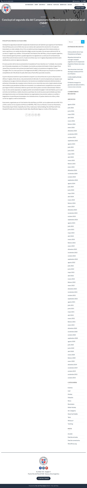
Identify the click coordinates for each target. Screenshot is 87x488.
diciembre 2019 (72, 364)
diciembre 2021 (72, 289)
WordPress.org (72, 443)
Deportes (42, 4)
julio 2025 (71, 147)
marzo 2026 (71, 121)
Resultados (71, 404)
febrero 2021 (71, 321)
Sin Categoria (72, 410)
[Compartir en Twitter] (29, 114)
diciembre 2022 (72, 249)
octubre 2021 (72, 295)
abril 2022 (71, 275)
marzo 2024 (71, 200)
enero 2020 (71, 361)
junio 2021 (71, 308)
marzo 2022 (71, 279)
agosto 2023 (71, 223)
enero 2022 (71, 285)
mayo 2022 (71, 272)
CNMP (36, 4)
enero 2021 (71, 325)
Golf (69, 391)
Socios (70, 4)
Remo (69, 401)
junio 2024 (71, 190)
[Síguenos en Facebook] (81, 1)
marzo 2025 (71, 160)
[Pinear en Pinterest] (35, 114)
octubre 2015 (72, 377)
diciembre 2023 (72, 210)
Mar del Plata (54, 485)
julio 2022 (71, 266)
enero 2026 (71, 127)
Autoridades (29, 4)
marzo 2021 (71, 318)
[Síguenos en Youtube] (84, 1)
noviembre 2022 (72, 252)
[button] (76, 1)
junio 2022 (71, 269)
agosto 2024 (71, 183)
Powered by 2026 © (39, 485)
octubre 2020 (72, 335)
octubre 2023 (72, 216)
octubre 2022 (72, 256)
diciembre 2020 (72, 328)
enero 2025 (71, 167)
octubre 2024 (72, 177)
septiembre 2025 (73, 140)
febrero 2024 (71, 203)
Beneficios (63, 4)
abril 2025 (71, 157)
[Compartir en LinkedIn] (38, 114)
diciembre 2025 (72, 130)
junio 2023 (71, 229)
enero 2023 (71, 246)
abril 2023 (71, 236)
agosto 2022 (71, 262)
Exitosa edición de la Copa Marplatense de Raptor (75, 53)
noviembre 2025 (72, 134)
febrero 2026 (71, 124)
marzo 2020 (71, 354)
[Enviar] (83, 4)
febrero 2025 (71, 163)
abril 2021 (71, 315)
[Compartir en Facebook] (26, 114)
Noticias (56, 4)
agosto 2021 (71, 302)
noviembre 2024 (72, 173)
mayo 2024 (71, 193)
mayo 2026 (71, 114)
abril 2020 (71, 351)
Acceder (70, 434)
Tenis (69, 417)
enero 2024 (71, 206)
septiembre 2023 (73, 219)
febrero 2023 (71, 242)
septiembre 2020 (73, 338)
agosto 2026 (71, 104)
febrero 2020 (71, 358)
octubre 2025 (72, 137)
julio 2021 (71, 305)
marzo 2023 (71, 239)
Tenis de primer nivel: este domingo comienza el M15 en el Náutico (75, 71)
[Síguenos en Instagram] (83, 1)
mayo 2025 (71, 154)
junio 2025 (71, 150)
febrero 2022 (71, 282)
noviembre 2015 (72, 374)
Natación (70, 397)
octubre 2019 (72, 371)
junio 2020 (71, 348)
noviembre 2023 (72, 213)
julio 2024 (71, 186)
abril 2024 (71, 196)
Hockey (70, 394)
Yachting (43, 17)
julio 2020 (71, 345)
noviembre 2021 (72, 292)
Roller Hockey (72, 407)
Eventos (49, 4)
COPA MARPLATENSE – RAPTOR (75, 78)
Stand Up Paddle (73, 414)
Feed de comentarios (74, 440)
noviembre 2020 (72, 331)
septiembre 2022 (73, 259)
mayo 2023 (71, 233)
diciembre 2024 (72, 170)
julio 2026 (71, 107)
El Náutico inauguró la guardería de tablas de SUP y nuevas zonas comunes (76, 85)
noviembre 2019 (72, 368)
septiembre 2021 (73, 298)
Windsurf (70, 420)
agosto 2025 (71, 144)
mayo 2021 (71, 312)
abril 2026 (71, 117)
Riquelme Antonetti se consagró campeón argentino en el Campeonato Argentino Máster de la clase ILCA (76, 61)
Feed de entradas (73, 437)
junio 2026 (71, 111)
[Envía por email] (32, 114)
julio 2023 (71, 226)
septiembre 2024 (73, 180)
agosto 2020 (71, 341)
